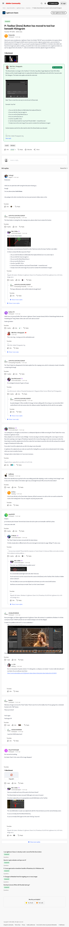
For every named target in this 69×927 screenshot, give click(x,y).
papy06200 (12, 514)
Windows (13, 145)
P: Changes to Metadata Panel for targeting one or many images (20, 876)
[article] (34, 191)
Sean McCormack (16, 378)
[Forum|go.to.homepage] (13, 3)
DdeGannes (12, 428)
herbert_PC (12, 312)
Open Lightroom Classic (58, 12)
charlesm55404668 (16, 729)
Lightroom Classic (20, 8)
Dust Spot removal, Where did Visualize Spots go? (17, 885)
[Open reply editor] (34, 160)
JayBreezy (11, 474)
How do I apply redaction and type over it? (15, 860)
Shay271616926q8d (14, 750)
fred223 (11, 700)
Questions (28, 8)
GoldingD (11, 175)
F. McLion (13, 535)
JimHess (13, 492)
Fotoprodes (12, 35)
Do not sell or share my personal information (47, 924)
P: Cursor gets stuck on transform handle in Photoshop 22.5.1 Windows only (24, 868)
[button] (3, 4)
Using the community (8, 924)
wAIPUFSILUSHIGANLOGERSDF (17, 215)
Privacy (23, 924)
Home (4, 8)
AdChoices (62, 924)
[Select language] (45, 3)
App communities (11, 8)
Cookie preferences (31, 924)
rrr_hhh (13, 664)
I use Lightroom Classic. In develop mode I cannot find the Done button (23, 852)
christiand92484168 (14, 613)
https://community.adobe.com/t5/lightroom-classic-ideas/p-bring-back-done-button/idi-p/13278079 (32, 673)
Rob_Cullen (14, 231)
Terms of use (17, 924)
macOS (6, 145)
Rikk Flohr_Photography (16, 66)
